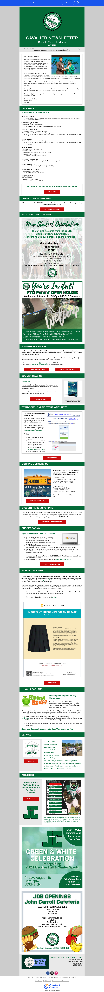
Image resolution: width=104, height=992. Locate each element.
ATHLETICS (31, 799)
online (54, 597)
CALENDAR (52, 192)
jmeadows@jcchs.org (39, 363)
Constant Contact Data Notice (60, 981)
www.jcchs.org (77, 963)
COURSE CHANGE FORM (36, 369)
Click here (25, 718)
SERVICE (31, 761)
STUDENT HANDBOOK (52, 209)
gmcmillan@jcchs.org (39, 364)
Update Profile (47, 981)
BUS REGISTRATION (37, 500)
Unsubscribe (38, 981)
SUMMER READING (40, 399)
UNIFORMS (52, 683)
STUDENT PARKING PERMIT (52, 522)
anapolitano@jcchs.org (33, 430)
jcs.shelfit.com (52, 457)
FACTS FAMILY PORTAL (68, 369)
